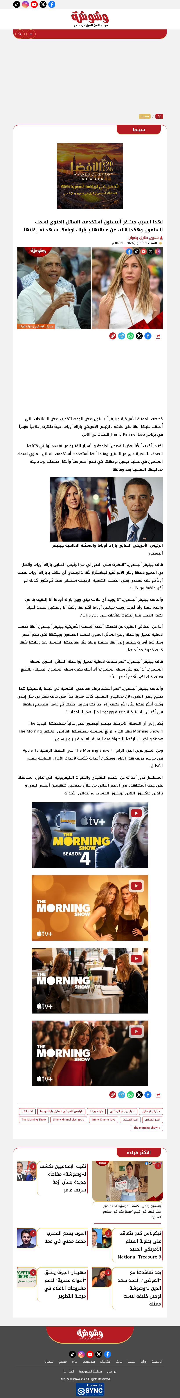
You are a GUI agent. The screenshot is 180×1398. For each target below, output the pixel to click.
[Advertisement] (90, 76)
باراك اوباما (96, 1111)
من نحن (112, 1371)
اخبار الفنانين (152, 1119)
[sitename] (90, 1334)
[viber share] (121, 335)
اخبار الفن (27, 1111)
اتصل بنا (68, 1371)
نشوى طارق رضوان (144, 237)
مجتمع (63, 1362)
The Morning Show (34, 1119)
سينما (145, 116)
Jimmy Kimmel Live (103, 1119)
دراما (143, 1362)
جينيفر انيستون (151, 1111)
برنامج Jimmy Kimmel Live (69, 1119)
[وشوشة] (90, 19)
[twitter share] (139, 335)
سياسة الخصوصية (90, 1371)
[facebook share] (147, 335)
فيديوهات (89, 1362)
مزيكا (119, 1362)
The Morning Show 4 (146, 1127)
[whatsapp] (112, 335)
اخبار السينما (130, 1119)
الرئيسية (156, 1362)
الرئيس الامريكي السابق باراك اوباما (61, 1111)
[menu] (31, 34)
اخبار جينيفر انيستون (122, 1111)
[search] (20, 34)
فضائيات (105, 1362)
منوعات (48, 1362)
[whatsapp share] (130, 335)
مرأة (74, 1362)
